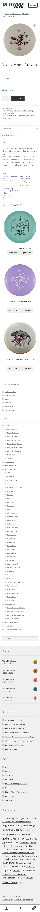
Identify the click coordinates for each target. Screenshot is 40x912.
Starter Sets (30, 867)
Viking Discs (11, 590)
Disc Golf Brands (15, 14)
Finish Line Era (13, 846)
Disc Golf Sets (9, 626)
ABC (8, 473)
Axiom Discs (11, 484)
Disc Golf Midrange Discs (15, 615)
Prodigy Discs (11, 557)
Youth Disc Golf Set (21, 883)
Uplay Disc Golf (12, 586)
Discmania (10, 506)
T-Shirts (10, 458)
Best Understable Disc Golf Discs (17, 732)
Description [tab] (6, 129)
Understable (9, 406)
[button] (34, 25)
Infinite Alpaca (8, 849)
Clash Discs (11, 491)
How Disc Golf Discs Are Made (15, 724)
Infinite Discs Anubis (16, 852)
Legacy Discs (11, 553)
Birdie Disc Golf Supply (14, 488)
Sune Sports (11, 579)
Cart (6, 767)
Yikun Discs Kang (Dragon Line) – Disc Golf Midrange (10, 191)
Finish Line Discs (12, 528)
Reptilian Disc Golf (13, 568)
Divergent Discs (12, 513)
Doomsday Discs (12, 517)
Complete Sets (7, 834)
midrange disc (30, 116)
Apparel (7, 425)
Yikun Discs (25, 14)
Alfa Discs (10, 477)
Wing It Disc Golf (12, 593)
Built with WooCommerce (23, 900)
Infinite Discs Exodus (16, 856)
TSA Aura (16, 870)
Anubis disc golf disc (10, 821)
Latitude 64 (11, 549)
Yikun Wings (6, 118)
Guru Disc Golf (12, 531)
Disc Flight (9, 779)
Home (7, 14)
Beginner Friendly (12, 825)
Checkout (8, 771)
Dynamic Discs (12, 520)
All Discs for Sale (10, 392)
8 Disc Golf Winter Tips (13, 720)
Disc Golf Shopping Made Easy (16, 784)
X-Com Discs (11, 597)
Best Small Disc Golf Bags (14, 745)
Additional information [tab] (10, 135)
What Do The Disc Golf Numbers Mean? (19, 741)
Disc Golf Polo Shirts (14, 451)
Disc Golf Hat (18, 838)
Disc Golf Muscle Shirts (15, 447)
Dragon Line (10, 116)
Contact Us (9, 775)
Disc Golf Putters (13, 619)
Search (20, 908)
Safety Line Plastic (10, 866)
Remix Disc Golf (12, 564)
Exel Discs (10, 524)
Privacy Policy (10, 796)
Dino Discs (10, 502)
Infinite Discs (11, 535)
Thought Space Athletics (15, 582)
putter (22, 863)
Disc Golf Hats (12, 429)
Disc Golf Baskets (11, 466)
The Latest (9, 800)
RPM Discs (10, 571)
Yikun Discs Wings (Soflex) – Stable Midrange (25, 178)
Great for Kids (25, 846)
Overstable (8, 403)
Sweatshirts (11, 455)
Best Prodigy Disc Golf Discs (15, 728)
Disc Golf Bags (10, 462)
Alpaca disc (6, 818)
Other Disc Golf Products (13, 630)
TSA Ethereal (27, 870)
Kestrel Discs (11, 546)
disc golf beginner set (22, 834)
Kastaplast (11, 542)
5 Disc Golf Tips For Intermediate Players (20, 737)
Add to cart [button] (13, 310)
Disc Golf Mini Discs (11, 622)
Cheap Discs (12, 829)
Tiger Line (7, 870)
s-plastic (28, 863)
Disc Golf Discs (15, 111)
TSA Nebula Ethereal (17, 874)
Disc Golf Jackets (13, 436)
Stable (7, 399)
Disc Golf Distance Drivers (16, 608)
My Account (6, 908)
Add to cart (18, 98)
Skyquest (10, 575)
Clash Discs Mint (26, 830)
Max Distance (9, 410)
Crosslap (10, 495)
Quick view (27, 252)
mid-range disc (20, 116)
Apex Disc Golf (12, 480)
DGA (8, 498)
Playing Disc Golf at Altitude (15, 792)
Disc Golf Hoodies (13, 433)
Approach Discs (25, 821)
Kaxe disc (29, 856)
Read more (13, 252)
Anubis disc (32, 818)
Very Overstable (10, 395)
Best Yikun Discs (11, 749)
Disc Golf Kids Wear (13, 440)
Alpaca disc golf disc (20, 818)
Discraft (9, 509)
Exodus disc (24, 842)
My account (9, 788)
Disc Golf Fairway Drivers (15, 611)
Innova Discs (11, 538)
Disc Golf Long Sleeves (14, 444)
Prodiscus (10, 560)
